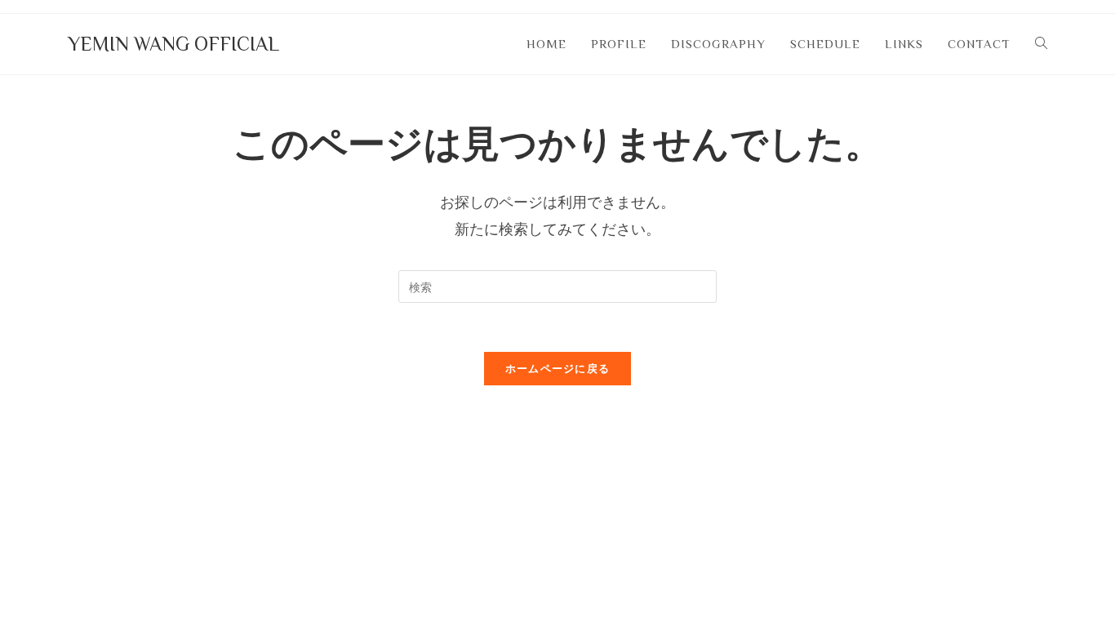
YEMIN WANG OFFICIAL (173, 44)
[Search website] (1041, 44)
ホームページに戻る (558, 368)
